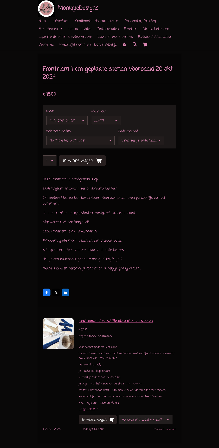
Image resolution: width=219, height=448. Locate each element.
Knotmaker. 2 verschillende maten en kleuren (116, 321)
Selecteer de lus (58, 131)
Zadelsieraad (128, 131)
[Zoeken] (135, 44)
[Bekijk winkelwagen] (145, 45)
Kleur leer (98, 111)
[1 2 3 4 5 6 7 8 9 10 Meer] (49, 160)
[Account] (124, 45)
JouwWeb (171, 429)
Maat (50, 111)
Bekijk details (87, 409)
